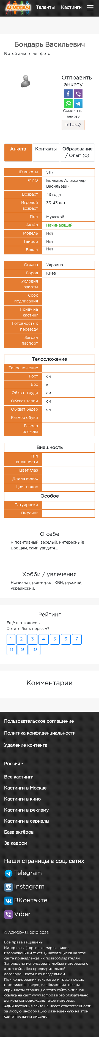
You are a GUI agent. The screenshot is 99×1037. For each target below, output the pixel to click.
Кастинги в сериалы (26, 821)
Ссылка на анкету (73, 113)
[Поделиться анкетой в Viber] (78, 93)
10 (34, 650)
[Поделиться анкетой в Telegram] (78, 103)
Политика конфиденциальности (40, 733)
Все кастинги (19, 777)
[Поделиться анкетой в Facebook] (68, 93)
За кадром (15, 843)
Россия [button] (12, 764)
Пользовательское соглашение (39, 721)
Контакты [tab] (46, 149)
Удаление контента (25, 745)
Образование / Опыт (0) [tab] (77, 152)
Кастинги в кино (22, 799)
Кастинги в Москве (25, 788)
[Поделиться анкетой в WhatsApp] (68, 103)
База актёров (19, 832)
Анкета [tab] (18, 149)
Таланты (45, 8)
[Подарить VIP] (25, 81)
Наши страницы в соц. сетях (44, 861)
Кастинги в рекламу (26, 810)
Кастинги (71, 8)
